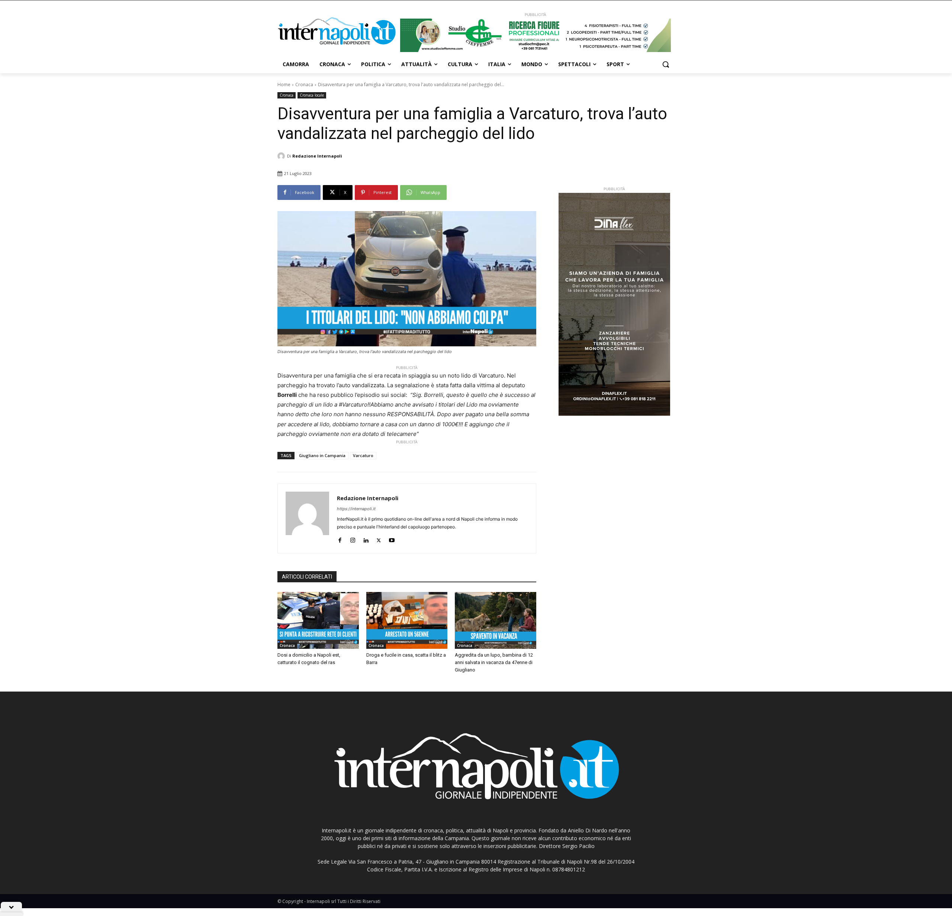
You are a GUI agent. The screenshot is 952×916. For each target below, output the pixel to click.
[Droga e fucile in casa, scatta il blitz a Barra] (407, 620)
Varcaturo (363, 455)
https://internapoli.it (356, 508)
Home (283, 84)
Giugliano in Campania (322, 455)
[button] (666, 64)
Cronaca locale (312, 95)
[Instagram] (353, 538)
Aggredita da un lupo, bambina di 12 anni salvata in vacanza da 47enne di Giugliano (494, 662)
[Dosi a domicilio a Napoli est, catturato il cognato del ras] (318, 620)
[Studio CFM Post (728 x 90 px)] (535, 35)
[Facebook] (339, 538)
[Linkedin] (366, 538)
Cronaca (304, 84)
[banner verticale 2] (614, 304)
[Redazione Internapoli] (282, 156)
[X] (379, 538)
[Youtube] (392, 538)
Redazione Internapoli (317, 156)
